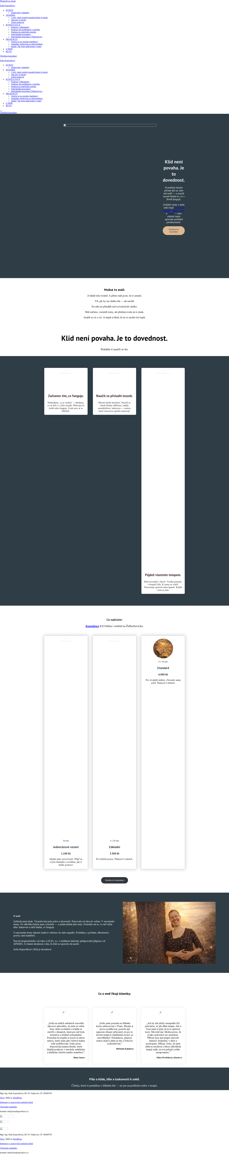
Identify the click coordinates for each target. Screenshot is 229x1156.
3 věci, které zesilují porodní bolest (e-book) (29, 17)
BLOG (9, 51)
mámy (171, 213)
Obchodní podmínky (8, 1107)
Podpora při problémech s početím (25, 30)
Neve (2, 1098)
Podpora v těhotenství (20, 27)
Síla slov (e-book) (18, 20)
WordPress (17, 1098)
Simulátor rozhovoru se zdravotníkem (27, 44)
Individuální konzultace (21, 34)
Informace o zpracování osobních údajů (16, 1102)
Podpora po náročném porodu (23, 32)
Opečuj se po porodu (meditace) (24, 42)
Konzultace (92, 626)
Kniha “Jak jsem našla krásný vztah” (26, 46)
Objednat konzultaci (8, 56)
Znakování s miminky (20, 13)
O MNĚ (9, 49)
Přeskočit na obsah (8, 1)
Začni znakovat (17, 22)
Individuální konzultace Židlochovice (26, 37)
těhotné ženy (178, 210)
